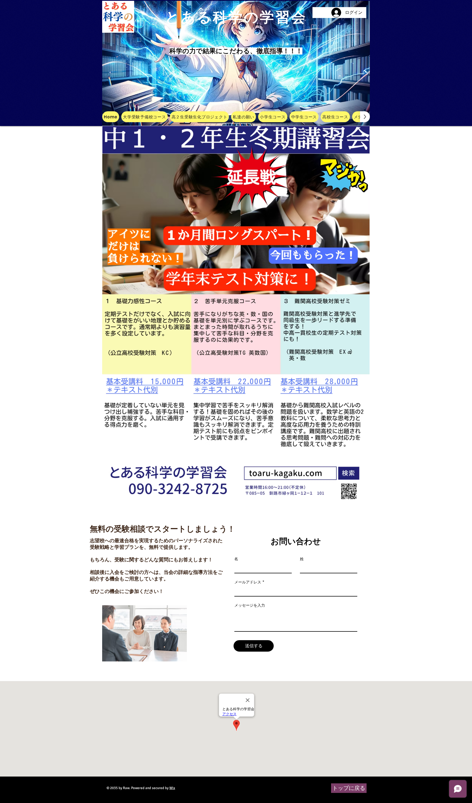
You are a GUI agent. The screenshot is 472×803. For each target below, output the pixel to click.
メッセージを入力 (249, 605)
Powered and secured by (153, 788)
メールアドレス (247, 582)
